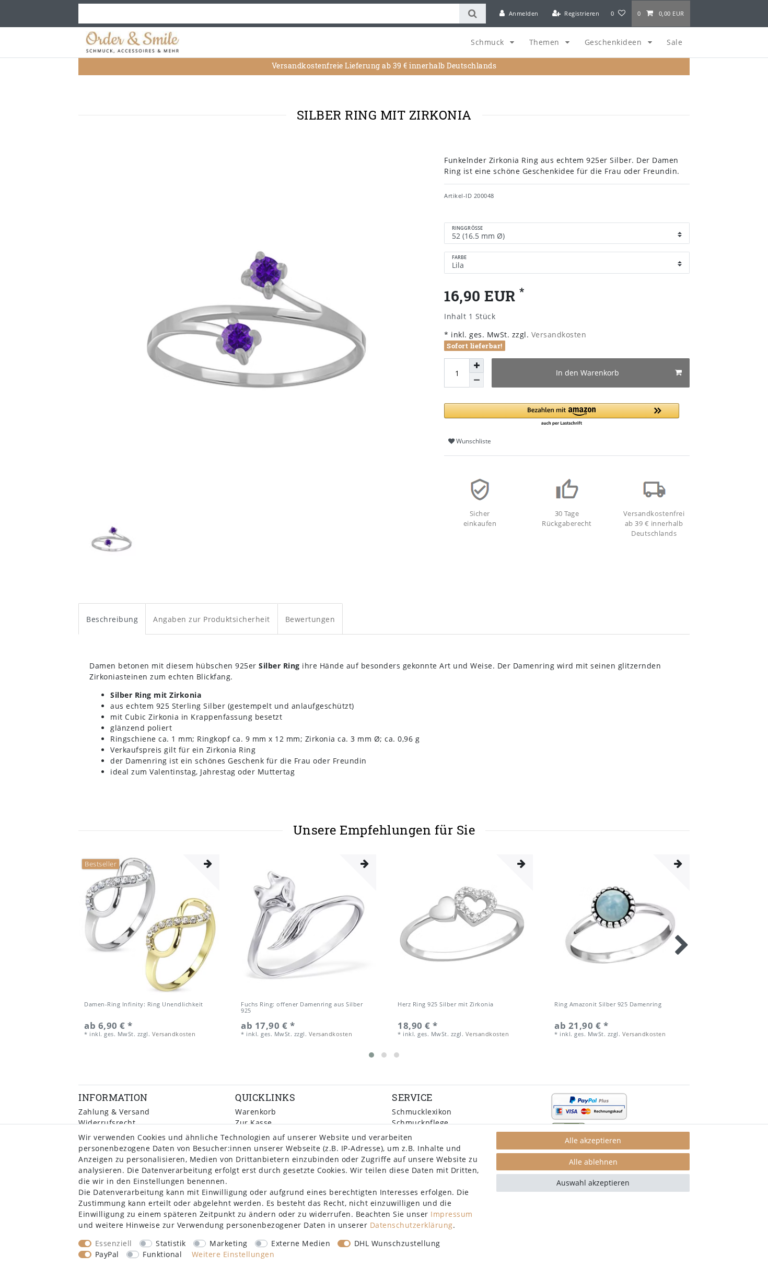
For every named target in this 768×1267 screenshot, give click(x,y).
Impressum (451, 1214)
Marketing (229, 1243)
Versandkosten (557, 334)
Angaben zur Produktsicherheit (211, 619)
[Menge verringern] (476, 380)
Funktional (162, 1254)
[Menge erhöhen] (476, 365)
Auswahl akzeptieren (593, 1183)
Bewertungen (310, 619)
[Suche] (472, 14)
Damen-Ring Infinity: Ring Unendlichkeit (143, 1004)
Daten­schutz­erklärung (411, 1225)
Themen (545, 42)
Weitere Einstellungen (233, 1254)
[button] (561, 415)
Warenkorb (255, 1112)
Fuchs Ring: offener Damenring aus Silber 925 (302, 1007)
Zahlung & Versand (114, 1112)
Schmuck (488, 42)
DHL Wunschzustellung (397, 1243)
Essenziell (113, 1243)
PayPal (107, 1254)
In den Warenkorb (587, 373)
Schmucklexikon (421, 1112)
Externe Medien (300, 1243)
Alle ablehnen (593, 1162)
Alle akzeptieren (593, 1140)
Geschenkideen (614, 42)
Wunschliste (473, 441)
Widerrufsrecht (106, 1123)
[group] (148, 924)
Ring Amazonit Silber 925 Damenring (607, 1004)
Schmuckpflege (420, 1123)
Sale (674, 42)
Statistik (171, 1243)
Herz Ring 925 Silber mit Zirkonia (446, 1004)
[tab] (112, 618)
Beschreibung (112, 619)
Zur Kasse (253, 1123)
